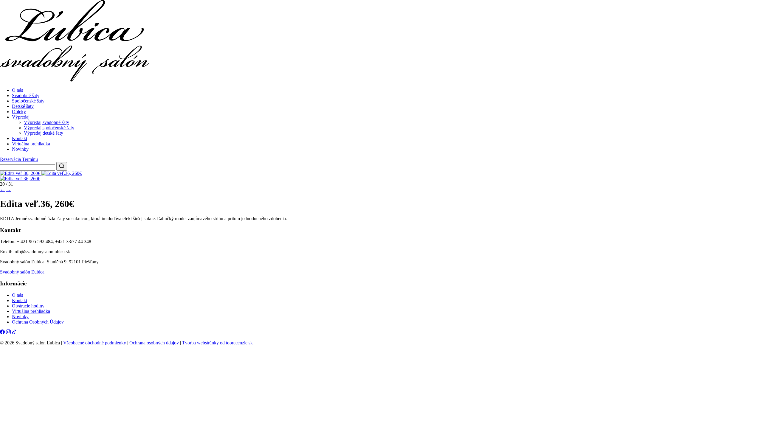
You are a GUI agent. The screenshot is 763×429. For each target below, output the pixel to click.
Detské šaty (23, 106)
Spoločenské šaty (28, 100)
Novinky (20, 149)
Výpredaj (21, 116)
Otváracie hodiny (28, 305)
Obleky (19, 111)
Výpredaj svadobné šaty (46, 122)
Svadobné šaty (25, 95)
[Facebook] (2, 332)
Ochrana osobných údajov (154, 342)
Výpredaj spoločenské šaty (49, 127)
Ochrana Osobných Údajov (38, 321)
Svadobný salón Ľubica (22, 271)
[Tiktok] (14, 332)
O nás (17, 90)
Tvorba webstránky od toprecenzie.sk (217, 342)
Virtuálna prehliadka (31, 143)
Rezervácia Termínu (19, 159)
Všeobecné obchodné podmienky (94, 342)
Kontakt (19, 138)
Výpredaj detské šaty (43, 133)
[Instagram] (8, 332)
